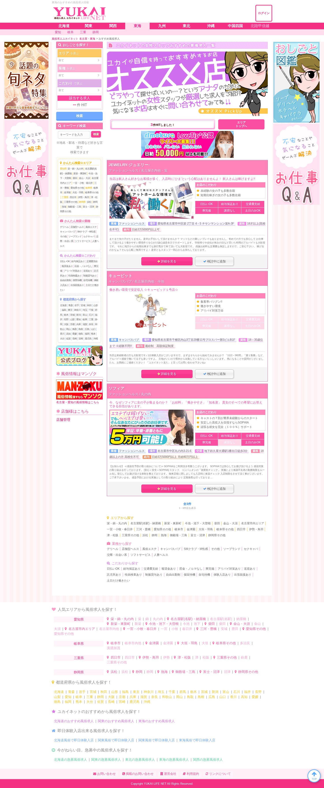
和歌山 (167, 697)
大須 (57, 629)
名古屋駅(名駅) (221, 619)
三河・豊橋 (143, 529)
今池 (186, 624)
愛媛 (74, 333)
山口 (93, 329)
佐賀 (68, 338)
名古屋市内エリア (252, 523)
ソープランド (75, 236)
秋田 (89, 305)
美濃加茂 (113, 648)
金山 (257, 624)
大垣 (205, 643)
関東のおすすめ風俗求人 (116, 721)
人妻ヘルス (161, 554)
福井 (247, 692)
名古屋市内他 (109, 629)
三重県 (65, 197)
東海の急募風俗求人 (174, 759)
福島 (64, 310)
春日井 (187, 629)
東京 (70, 310)
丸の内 (158, 619)
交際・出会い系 (117, 554)
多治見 (245, 643)
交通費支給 (91, 261)
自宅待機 (87, 280)
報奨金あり (67, 266)
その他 (63, 236)
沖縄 (95, 338)
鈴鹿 (244, 657)
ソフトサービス (82, 241)
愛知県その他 (77, 187)
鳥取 (74, 329)
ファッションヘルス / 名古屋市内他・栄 (138, 170)
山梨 (72, 319)
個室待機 (77, 280)
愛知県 (63, 168)
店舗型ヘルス (77, 227)
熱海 (64, 206)
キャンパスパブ (67, 231)
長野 (66, 319)
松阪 (206, 657)
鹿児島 (88, 338)
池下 (197, 624)
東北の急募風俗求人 (140, 759)
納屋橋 (241, 619)
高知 (68, 333)
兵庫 (78, 324)
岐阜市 (179, 529)
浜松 (89, 202)
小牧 (174, 629)
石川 (91, 314)
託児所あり (114, 574)
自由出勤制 (65, 280)
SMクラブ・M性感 (86, 231)
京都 (72, 324)
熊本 (93, 333)
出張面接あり (77, 285)
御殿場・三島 (74, 206)
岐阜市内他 (133, 643)
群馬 (182, 692)
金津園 (67, 192)
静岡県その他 (216, 535)
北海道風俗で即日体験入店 (74, 740)
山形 (95, 305)
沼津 (227, 672)
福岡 (87, 333)
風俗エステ (91, 227)
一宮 (164, 629)
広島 (87, 329)
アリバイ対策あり (73, 270)
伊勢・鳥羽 (83, 197)
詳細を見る (168, 261)
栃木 (66, 314)
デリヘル (64, 227)
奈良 (91, 324)
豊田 (235, 629)
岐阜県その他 (91, 192)
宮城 (83, 305)
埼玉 (85, 310)
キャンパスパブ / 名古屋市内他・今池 (136, 281)
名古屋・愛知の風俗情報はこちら (77, 402)
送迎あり (87, 270)
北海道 (63, 305)
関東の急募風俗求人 (106, 759)
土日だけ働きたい (118, 580)
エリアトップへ (241, 124)
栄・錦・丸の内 (75, 168)
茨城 (72, 314)
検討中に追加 (216, 261)
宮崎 (80, 338)
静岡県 (82, 202)
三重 (91, 319)
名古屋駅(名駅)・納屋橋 (145, 523)
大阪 (66, 324)
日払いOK (65, 261)
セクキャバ (88, 236)
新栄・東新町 (80, 173)
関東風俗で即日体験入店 (116, 740)
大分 (62, 338)
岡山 (68, 329)
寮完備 (210, 568)
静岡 (95, 202)
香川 (62, 333)
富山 (85, 314)
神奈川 (77, 310)
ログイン (264, 13)
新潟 (78, 314)
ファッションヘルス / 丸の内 (130, 394)
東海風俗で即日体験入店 (197, 740)
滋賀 (85, 324)
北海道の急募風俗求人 (70, 759)
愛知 (78, 319)
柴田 (75, 178)
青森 (70, 305)
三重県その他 (70, 202)
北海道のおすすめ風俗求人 (74, 721)
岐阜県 (89, 187)
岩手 (76, 305)
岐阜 (85, 319)
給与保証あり (78, 261)
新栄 (138, 624)
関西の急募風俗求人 (208, 759)
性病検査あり (75, 275)
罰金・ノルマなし (83, 266)
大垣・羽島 (77, 192)
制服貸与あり (90, 275)
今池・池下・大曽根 (198, 523)
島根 (80, 329)
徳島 (80, 333)
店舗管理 (63, 420)
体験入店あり (222, 574)
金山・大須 (84, 178)
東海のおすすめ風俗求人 (156, 721)
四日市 (73, 197)
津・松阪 (112, 535)
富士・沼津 (88, 206)
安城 (224, 629)
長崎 (74, 338)
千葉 (91, 310)
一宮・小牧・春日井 (83, 183)
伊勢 (166, 657)
